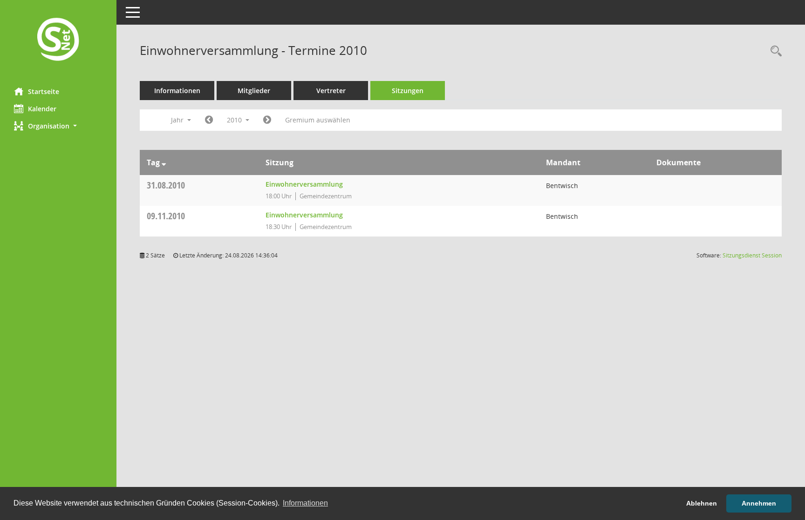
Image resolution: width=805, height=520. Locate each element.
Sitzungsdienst (752, 255)
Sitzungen (407, 90)
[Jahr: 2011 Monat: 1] (267, 120)
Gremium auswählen (317, 119)
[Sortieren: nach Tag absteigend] (164, 162)
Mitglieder (254, 90)
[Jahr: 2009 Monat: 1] (209, 120)
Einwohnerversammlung (304, 184)
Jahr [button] (178, 119)
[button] (58, 126)
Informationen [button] (305, 503)
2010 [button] (235, 119)
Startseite (43, 91)
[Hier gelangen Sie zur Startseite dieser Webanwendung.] (58, 40)
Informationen (177, 90)
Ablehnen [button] (701, 503)
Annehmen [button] (759, 503)
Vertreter (331, 90)
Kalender (42, 108)
